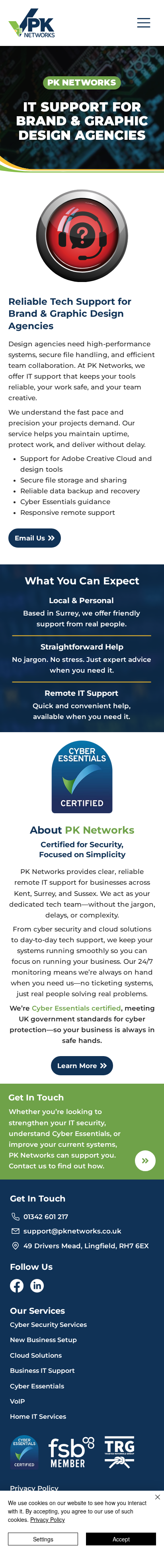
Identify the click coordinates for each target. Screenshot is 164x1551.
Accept (121, 1539)
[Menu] (144, 23)
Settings (43, 1539)
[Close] (152, 1501)
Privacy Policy (47, 1519)
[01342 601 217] (145, 1160)
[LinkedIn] (37, 1286)
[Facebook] (16, 1286)
